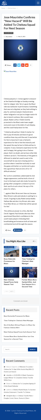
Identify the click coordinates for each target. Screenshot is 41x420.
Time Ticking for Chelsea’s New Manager (18, 320)
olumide (8, 375)
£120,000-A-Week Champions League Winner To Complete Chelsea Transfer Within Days (19, 377)
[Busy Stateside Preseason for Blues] (11, 251)
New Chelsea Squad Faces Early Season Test (20, 332)
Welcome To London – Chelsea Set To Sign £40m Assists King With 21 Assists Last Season (19, 369)
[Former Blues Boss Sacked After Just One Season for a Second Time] (29, 272)
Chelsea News (8, 33)
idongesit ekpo (11, 396)
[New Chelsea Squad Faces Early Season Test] (11, 272)
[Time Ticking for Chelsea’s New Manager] (29, 251)
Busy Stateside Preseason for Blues (17, 316)
